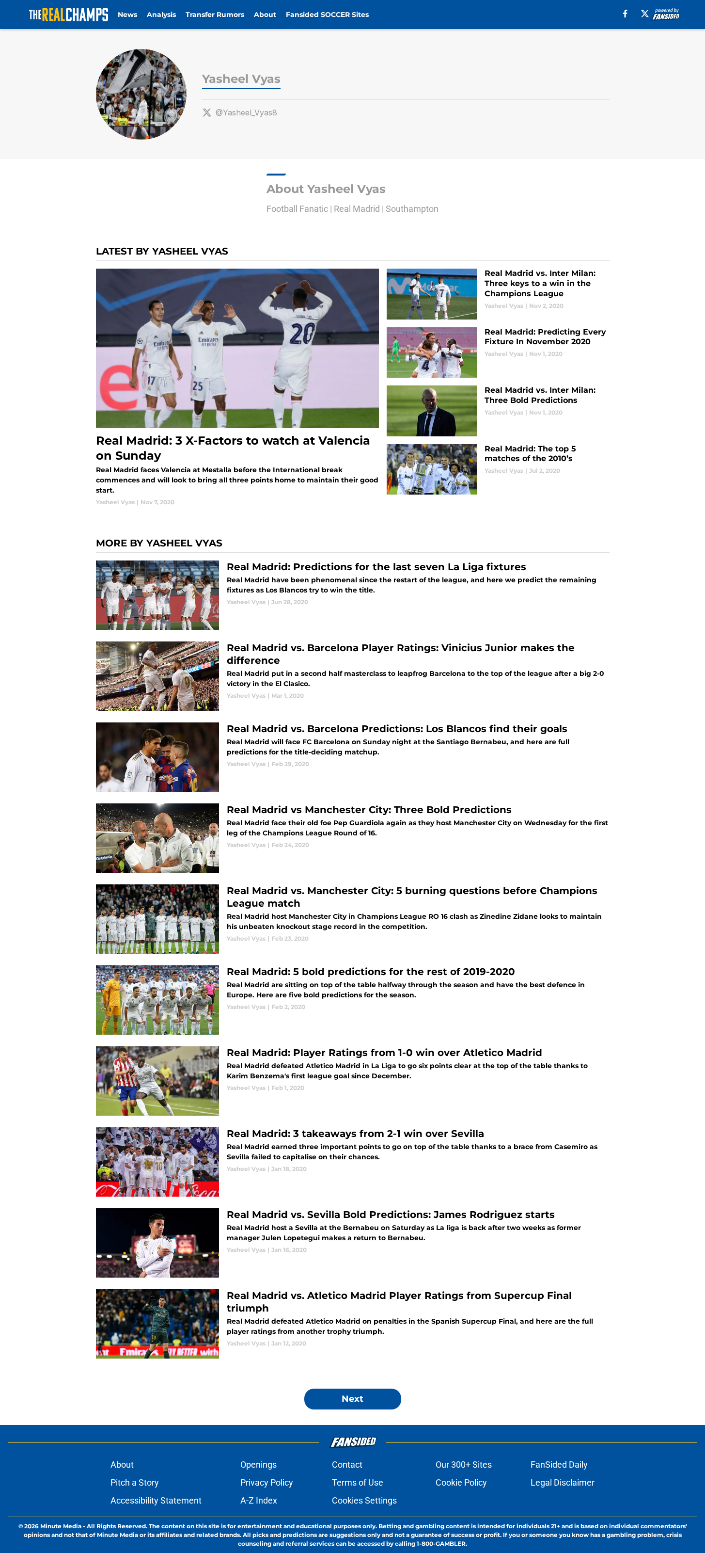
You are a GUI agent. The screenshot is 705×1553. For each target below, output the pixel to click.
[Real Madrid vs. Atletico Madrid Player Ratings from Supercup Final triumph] (353, 1324)
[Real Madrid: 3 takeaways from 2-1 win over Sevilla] (353, 1162)
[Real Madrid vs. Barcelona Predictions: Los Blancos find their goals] (353, 757)
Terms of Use (357, 1482)
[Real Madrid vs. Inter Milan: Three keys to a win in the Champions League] (498, 294)
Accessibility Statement (156, 1500)
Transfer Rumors (215, 14)
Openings (258, 1464)
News (127, 14)
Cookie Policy (461, 1482)
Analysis (161, 14)
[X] (645, 13)
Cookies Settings (364, 1500)
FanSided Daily (559, 1464)
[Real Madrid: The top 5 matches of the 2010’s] (498, 469)
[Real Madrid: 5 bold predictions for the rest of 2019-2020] (353, 1000)
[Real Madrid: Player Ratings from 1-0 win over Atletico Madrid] (353, 1081)
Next (352, 1398)
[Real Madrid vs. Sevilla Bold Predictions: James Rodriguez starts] (353, 1243)
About (265, 14)
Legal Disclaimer (563, 1482)
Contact (347, 1464)
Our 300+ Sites (464, 1464)
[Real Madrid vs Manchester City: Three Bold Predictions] (353, 838)
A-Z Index (258, 1500)
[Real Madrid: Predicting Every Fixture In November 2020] (498, 352)
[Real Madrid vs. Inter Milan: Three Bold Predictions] (498, 410)
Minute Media (60, 1526)
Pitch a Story (134, 1482)
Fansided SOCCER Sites (327, 14)
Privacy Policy (266, 1482)
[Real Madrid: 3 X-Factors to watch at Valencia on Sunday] (237, 388)
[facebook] (625, 13)
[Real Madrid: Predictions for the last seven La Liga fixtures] (353, 595)
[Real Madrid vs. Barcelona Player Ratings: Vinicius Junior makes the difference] (353, 676)
